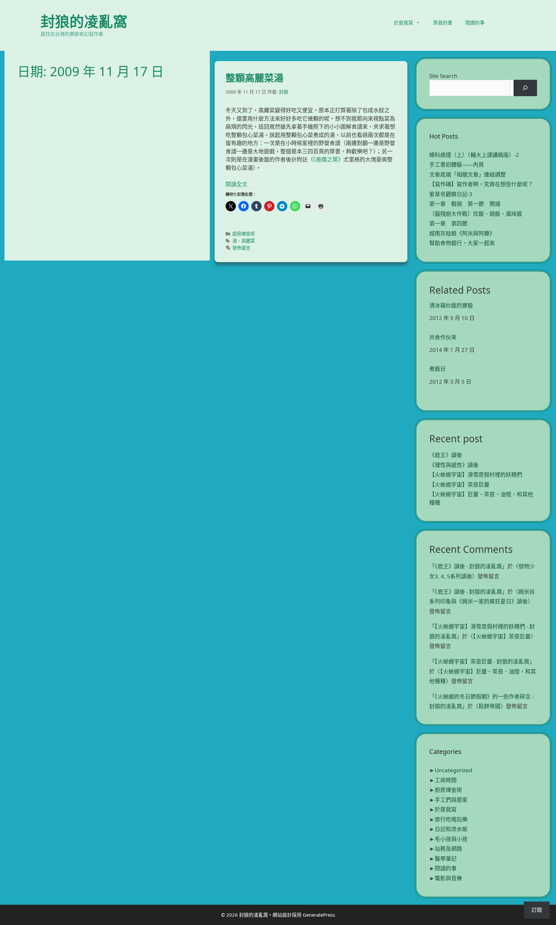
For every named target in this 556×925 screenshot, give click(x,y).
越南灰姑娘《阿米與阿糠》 (462, 233)
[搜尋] (525, 88)
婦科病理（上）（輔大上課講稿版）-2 (474, 155)
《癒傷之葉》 (328, 159)
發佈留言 (241, 248)
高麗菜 (248, 241)
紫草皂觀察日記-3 (450, 194)
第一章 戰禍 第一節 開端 (464, 203)
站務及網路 (448, 848)
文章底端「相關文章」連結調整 (467, 174)
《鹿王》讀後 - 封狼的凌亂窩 (468, 566)
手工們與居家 (451, 799)
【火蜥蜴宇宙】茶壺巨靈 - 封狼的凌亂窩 (482, 661)
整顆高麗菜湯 (254, 77)
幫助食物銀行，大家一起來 (462, 243)
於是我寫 (403, 22)
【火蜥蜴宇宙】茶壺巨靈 (459, 484)
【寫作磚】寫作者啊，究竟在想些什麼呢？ (481, 184)
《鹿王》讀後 (445, 455)
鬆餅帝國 (489, 706)
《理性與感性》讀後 (453, 465)
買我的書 (442, 22)
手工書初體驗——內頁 (456, 164)
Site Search (443, 75)
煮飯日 (437, 369)
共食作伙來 (443, 337)
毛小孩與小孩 (451, 839)
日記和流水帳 (451, 829)
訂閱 (537, 909)
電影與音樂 (448, 878)
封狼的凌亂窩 (84, 21)
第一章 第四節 (448, 223)
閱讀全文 (236, 184)
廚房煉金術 (243, 234)
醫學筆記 (446, 858)
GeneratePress (319, 914)
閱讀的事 (475, 22)
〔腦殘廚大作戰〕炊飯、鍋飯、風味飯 (475, 213)
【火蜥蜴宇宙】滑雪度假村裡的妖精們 (475, 474)
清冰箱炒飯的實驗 (451, 305)
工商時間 (446, 780)
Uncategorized (453, 770)
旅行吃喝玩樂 (451, 819)
